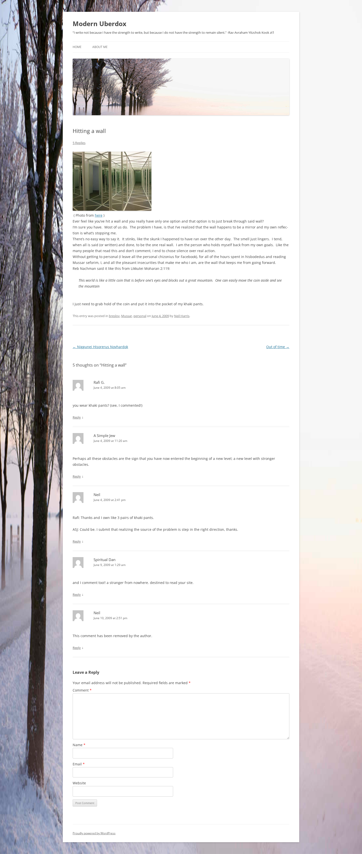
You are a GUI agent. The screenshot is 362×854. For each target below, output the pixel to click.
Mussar (126, 316)
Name (79, 744)
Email (79, 764)
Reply (77, 417)
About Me (100, 47)
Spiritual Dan (104, 559)
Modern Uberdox (99, 23)
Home (77, 47)
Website (79, 783)
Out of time (277, 346)
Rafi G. (99, 382)
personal (139, 316)
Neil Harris (181, 316)
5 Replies (79, 143)
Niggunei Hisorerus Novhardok (100, 346)
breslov (114, 316)
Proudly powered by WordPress (94, 833)
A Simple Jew (104, 435)
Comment (82, 690)
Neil (97, 494)
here (98, 215)
